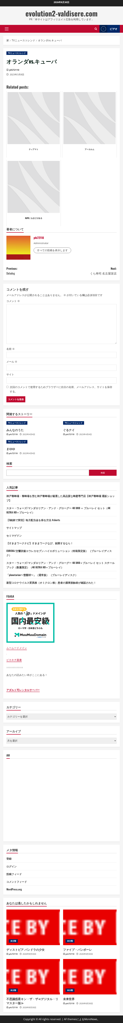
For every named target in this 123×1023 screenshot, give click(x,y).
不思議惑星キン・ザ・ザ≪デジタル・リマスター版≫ (32, 1001)
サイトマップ (14, 528)
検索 (9, 463)
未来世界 (69, 999)
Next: (103, 270)
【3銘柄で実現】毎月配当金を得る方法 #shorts (33, 520)
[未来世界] (90, 977)
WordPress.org (14, 889)
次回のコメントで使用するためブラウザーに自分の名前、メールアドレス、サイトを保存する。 (61, 389)
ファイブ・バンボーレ (77, 949)
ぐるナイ (69, 430)
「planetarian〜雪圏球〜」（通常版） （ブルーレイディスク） (42, 575)
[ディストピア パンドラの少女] (33, 927)
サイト (10, 374)
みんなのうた (15, 430)
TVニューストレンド (17, 53)
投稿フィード (14, 874)
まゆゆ (10, 449)
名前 (10, 349)
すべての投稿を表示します (52, 250)
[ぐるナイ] (90, 422)
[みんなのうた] (33, 422)
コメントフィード (16, 882)
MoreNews (90, 1019)
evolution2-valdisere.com (61, 13)
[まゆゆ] (33, 441)
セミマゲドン (14, 535)
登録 (9, 858)
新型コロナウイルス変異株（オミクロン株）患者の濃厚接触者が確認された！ (51, 582)
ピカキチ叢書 (14, 660)
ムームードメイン (16, 648)
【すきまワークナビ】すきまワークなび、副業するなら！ (39, 543)
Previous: (11, 270)
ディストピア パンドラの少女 (25, 949)
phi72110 (14, 69)
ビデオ (113, 28)
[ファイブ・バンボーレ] (90, 927)
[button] (6, 28)
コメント (13, 301)
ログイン (11, 866)
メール (11, 361)
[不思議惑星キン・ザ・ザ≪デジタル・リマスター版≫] (33, 977)
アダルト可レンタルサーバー (23, 690)
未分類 (13, 941)
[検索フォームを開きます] (96, 29)
